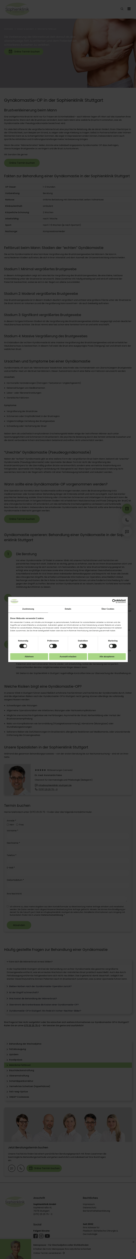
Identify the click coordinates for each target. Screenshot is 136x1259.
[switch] (53, 646)
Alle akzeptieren (106, 657)
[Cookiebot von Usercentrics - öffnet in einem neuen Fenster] (114, 601)
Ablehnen (29, 657)
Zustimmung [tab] (28, 609)
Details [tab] (68, 609)
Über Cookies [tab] (107, 609)
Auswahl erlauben (68, 657)
